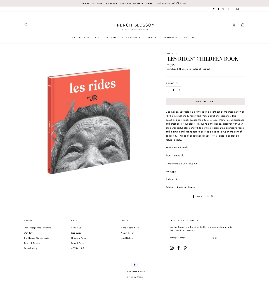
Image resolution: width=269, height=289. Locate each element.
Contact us (76, 227)
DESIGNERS (170, 37)
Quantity (172, 83)
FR (228, 8)
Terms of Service (32, 243)
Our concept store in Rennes (37, 227)
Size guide (76, 232)
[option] (134, 3)
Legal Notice (126, 237)
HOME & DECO (131, 37)
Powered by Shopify (134, 276)
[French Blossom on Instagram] (172, 248)
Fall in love (81, 37)
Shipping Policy (78, 237)
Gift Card (190, 37)
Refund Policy (77, 243)
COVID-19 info (78, 248)
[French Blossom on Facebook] (178, 248)
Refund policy (30, 248)
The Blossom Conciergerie (36, 237)
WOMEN (111, 37)
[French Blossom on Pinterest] (185, 248)
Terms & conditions (129, 227)
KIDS (98, 37)
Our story (28, 232)
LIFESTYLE (152, 37)
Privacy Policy (127, 232)
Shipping (183, 68)
